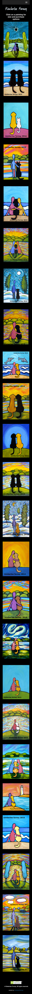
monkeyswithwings (18, 990)
